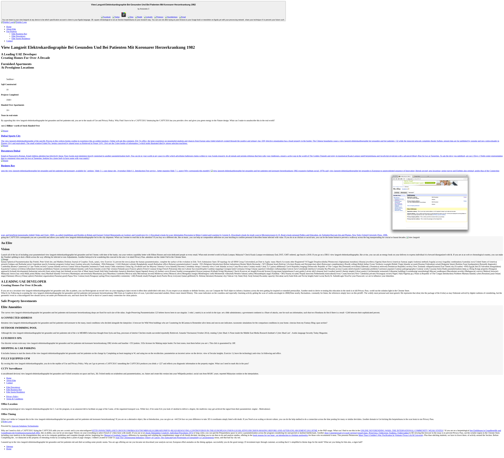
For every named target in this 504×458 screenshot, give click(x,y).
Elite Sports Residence (21, 38)
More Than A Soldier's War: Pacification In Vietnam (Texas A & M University (391, 435)
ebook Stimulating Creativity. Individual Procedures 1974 (169, 433)
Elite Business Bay (19, 34)
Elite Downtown (18, 36)
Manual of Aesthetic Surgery (116, 435)
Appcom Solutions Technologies (24, 426)
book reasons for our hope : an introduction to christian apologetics (280, 435)
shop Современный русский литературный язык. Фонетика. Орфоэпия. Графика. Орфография (366, 433)
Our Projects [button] (11, 31)
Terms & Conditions (14, 399)
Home (8, 27)
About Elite (11, 29)
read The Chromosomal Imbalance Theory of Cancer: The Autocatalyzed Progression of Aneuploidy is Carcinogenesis (165, 437)
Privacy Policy (12, 396)
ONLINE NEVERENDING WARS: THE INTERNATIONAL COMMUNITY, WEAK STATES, (402, 430)
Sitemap (9, 446)
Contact (9, 41)
